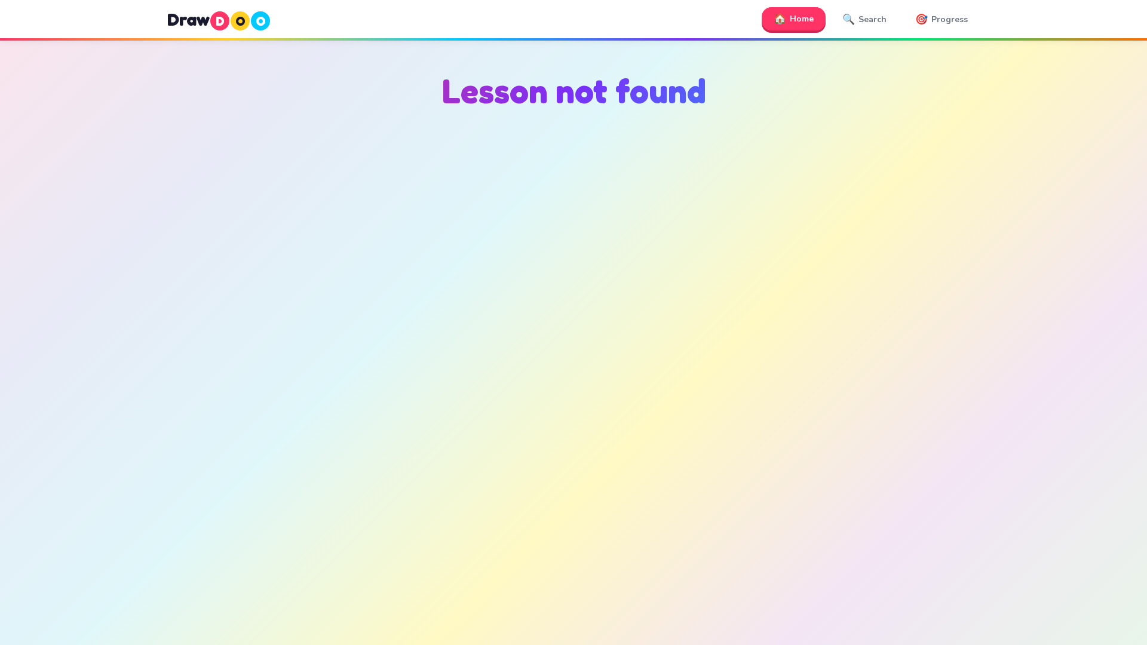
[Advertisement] (573, 239)
